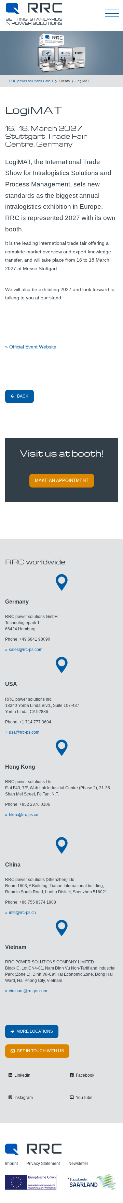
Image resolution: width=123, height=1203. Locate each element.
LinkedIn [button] (21, 1075)
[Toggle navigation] (112, 14)
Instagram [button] (23, 1097)
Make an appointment (61, 480)
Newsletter (78, 1163)
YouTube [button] (84, 1097)
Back (22, 396)
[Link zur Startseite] (33, 1149)
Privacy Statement (43, 1163)
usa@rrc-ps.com (24, 732)
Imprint (11, 1163)
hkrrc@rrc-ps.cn (23, 814)
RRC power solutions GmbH (31, 81)
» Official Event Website (30, 347)
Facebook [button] (84, 1075)
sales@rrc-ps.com (25, 649)
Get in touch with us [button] (40, 1051)
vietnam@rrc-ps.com (28, 990)
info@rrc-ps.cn (22, 912)
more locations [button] (34, 1031)
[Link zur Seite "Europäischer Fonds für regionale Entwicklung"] (61, 1182)
